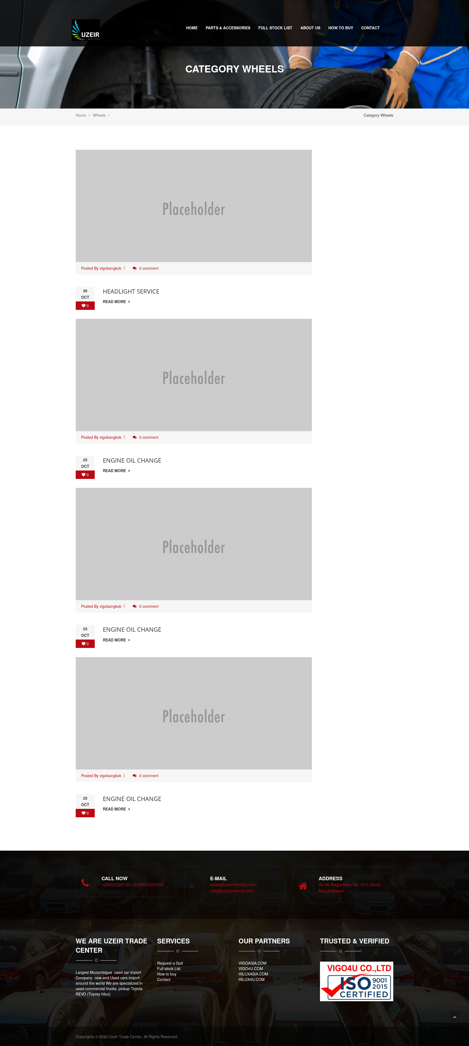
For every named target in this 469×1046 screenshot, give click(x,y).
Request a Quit (170, 963)
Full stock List (275, 27)
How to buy (340, 27)
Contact (370, 27)
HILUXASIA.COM (253, 974)
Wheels (99, 115)
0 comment (149, 268)
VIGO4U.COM (251, 968)
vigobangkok (110, 268)
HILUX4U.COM (252, 979)
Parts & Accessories (228, 27)
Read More (114, 301)
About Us (310, 27)
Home (192, 27)
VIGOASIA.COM (253, 963)
